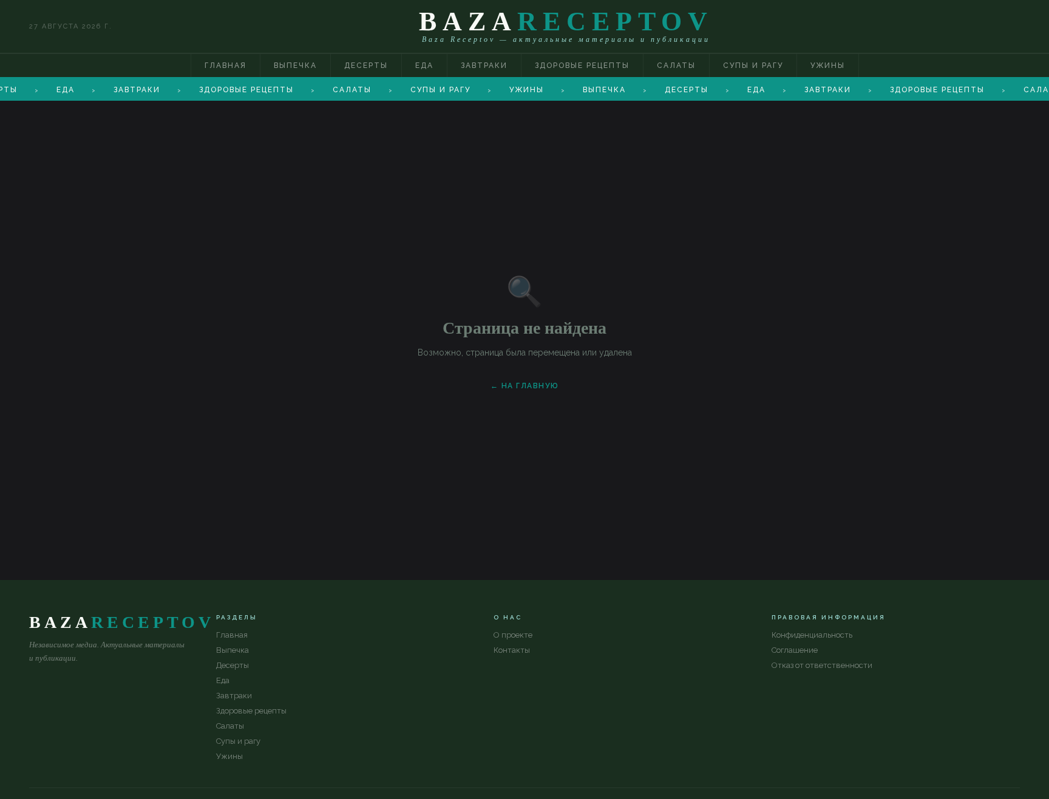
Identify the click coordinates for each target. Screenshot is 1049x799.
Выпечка (295, 65)
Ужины (827, 65)
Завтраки (484, 65)
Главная (225, 65)
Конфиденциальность (812, 634)
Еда (424, 65)
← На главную (525, 386)
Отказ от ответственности (822, 665)
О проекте (513, 634)
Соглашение (795, 650)
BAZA (566, 21)
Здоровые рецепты (582, 65)
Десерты (366, 65)
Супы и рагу (753, 65)
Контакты (512, 650)
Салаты (676, 65)
